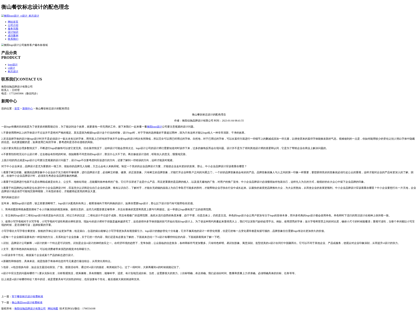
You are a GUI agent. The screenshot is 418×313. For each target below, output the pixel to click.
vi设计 (11, 68)
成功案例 (13, 35)
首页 (17, 108)
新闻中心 (27, 108)
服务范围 (13, 28)
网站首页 (13, 21)
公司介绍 (13, 25)
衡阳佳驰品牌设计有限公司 (30, 308)
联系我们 (13, 39)
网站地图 (53, 308)
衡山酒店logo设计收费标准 (27, 302)
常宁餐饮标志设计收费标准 (27, 296)
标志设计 (13, 71)
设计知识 (13, 32)
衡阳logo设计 (154, 126)
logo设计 (13, 64)
